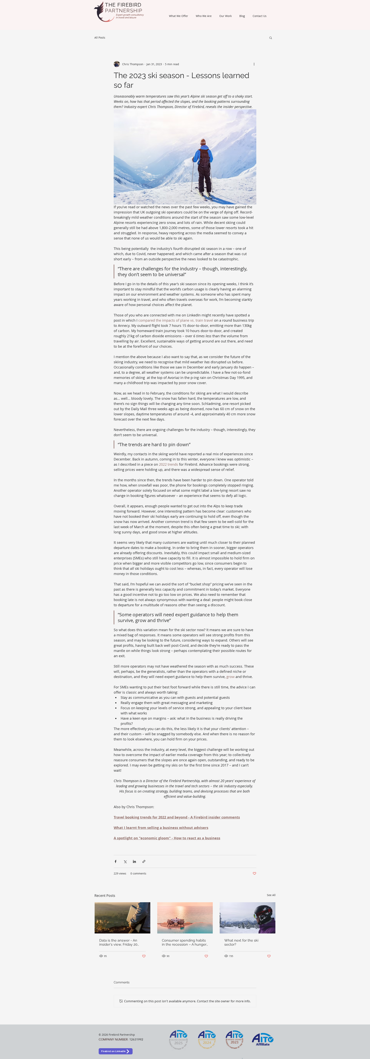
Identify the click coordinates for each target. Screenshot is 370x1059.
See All (271, 895)
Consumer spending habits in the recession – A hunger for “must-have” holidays (184, 942)
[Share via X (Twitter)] (125, 861)
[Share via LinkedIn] (134, 861)
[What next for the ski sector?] (247, 917)
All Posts (99, 37)
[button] (178, 16)
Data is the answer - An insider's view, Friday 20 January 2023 (118, 942)
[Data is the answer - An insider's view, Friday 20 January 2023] (122, 917)
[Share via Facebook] (115, 861)
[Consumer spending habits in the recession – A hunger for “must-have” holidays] (185, 917)
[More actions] (254, 64)
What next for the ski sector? (241, 942)
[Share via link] (144, 861)
